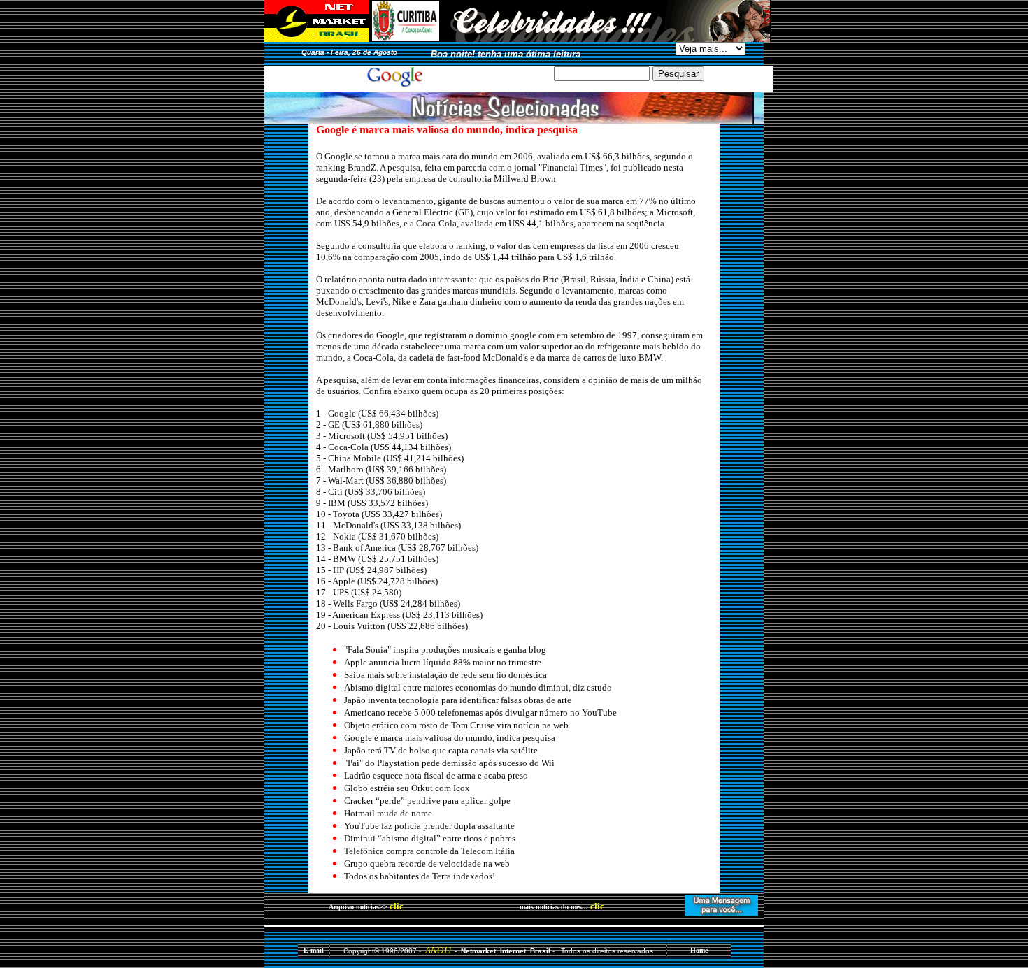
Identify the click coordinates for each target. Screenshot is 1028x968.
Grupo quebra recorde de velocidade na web (427, 863)
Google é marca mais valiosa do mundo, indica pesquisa (449, 737)
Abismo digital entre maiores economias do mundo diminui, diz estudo (478, 687)
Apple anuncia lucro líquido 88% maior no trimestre (442, 662)
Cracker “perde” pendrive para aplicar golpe (427, 800)
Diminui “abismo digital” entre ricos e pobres (429, 838)
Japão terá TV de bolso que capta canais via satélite (441, 750)
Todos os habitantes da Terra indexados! (419, 876)
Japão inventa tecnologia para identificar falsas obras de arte (457, 700)
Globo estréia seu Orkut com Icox (407, 788)
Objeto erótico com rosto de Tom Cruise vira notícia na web (456, 725)
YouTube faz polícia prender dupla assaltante (429, 826)
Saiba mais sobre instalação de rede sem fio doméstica (445, 675)
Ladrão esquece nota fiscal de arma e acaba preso (436, 775)
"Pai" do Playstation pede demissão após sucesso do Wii (449, 763)
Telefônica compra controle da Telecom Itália (429, 851)
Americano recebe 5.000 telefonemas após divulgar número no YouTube (480, 712)
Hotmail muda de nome (388, 813)
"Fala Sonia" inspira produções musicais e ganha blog (445, 649)
